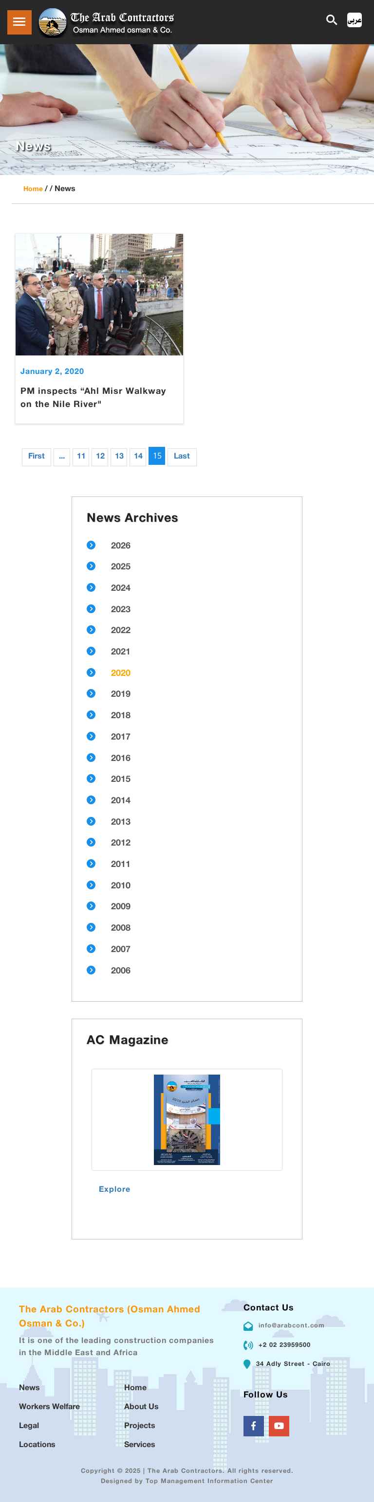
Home (33, 189)
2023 (121, 610)
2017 (121, 737)
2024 (121, 588)
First (36, 456)
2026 (121, 546)
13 (119, 456)
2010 (121, 886)
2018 (121, 716)
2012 (121, 843)
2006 (121, 971)
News (29, 1388)
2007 (121, 950)
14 (138, 456)
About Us (141, 1407)
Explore (115, 1190)
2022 (121, 631)
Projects (139, 1426)
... (62, 456)
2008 (121, 928)
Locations (37, 1445)
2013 (121, 822)
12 (100, 456)
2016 (121, 759)
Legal (29, 1426)
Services (139, 1445)
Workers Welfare (49, 1407)
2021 (121, 652)
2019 (121, 694)
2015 (121, 780)
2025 (121, 567)
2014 (121, 801)
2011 (121, 865)
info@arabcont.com (292, 1326)
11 (81, 456)
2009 (121, 907)
